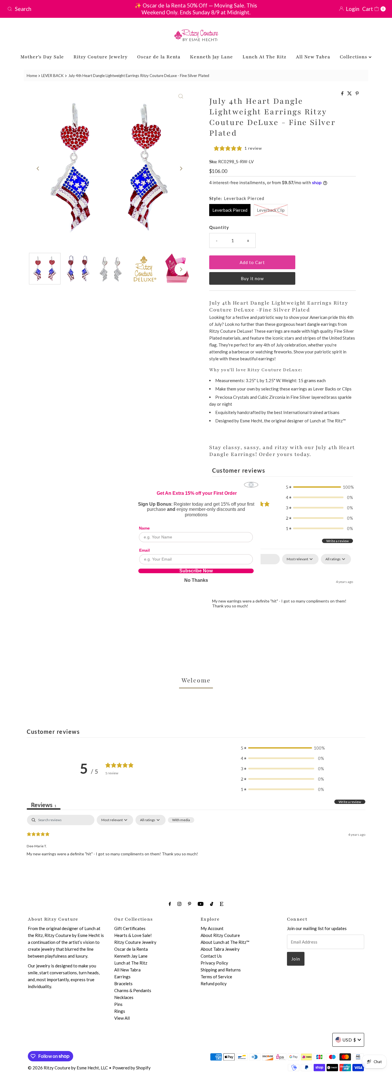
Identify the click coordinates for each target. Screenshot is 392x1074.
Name (144, 528)
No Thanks (196, 580)
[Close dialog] (251, 485)
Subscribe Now (196, 571)
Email (144, 550)
